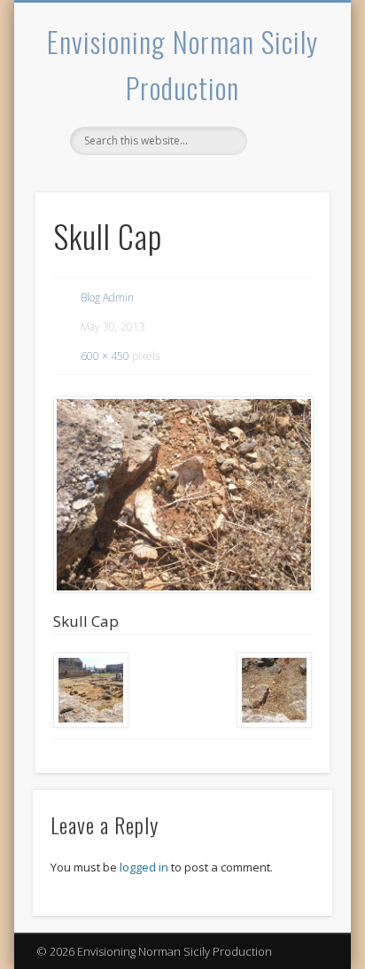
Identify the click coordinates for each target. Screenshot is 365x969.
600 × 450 (105, 355)
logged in (144, 867)
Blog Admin (107, 297)
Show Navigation (286, 159)
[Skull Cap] (182, 494)
